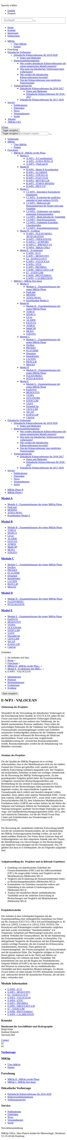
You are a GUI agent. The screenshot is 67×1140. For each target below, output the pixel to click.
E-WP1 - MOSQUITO (37, 256)
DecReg (30, 345)
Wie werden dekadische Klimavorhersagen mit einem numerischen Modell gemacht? (43, 64)
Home (10, 27)
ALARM (30, 320)
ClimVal (30, 417)
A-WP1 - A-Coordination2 (39, 158)
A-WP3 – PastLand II (37, 164)
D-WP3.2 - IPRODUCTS (39, 244)
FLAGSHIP (32, 350)
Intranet (11, 119)
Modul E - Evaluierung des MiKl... (24, 668)
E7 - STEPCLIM (34, 272)
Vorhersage (13, 139)
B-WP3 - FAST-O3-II (37, 178)
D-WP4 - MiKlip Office (38, 247)
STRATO (31, 334)
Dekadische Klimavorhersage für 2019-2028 (35, 55)
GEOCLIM (32, 409)
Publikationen (20, 105)
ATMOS (30, 325)
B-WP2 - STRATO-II (37, 175)
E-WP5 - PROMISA (36, 267)
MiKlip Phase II (15, 489)
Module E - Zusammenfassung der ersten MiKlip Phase (43, 385)
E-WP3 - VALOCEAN (37, 261)
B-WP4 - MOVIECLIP (37, 180)
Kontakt (11, 30)
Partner (17, 46)
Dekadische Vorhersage (19, 52)
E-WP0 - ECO (33, 253)
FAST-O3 (31, 322)
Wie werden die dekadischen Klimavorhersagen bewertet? (34, 76)
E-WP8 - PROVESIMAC (39, 275)
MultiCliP (31, 328)
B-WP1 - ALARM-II (36, 172)
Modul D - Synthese (30, 231)
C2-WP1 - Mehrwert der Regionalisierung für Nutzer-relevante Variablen (44, 206)
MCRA (30, 331)
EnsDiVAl (31, 389)
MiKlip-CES (14, 122)
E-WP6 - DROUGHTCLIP (40, 270)
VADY (29, 403)
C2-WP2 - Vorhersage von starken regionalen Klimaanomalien (43, 212)
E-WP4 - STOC (34, 264)
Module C (25, 336)
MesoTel (30, 364)
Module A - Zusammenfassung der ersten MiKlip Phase (43, 288)
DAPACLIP (32, 414)
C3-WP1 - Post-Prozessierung (41, 219)
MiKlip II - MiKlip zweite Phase (30, 153)
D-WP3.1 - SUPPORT (37, 242)
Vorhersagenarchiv (23, 85)
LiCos (29, 317)
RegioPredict (32, 356)
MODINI (31, 295)
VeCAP (30, 412)
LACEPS (31, 359)
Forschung (12, 150)
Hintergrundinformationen (26, 60)
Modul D (24, 367)
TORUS (30, 311)
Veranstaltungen (21, 113)
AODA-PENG (33, 297)
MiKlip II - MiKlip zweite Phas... (23, 666)
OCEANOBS (33, 398)
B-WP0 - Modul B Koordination (42, 169)
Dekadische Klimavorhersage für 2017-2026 (42, 99)
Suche (17, 116)
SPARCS (31, 314)
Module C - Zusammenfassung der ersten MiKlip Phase (43, 341)
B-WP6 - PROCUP (36, 186)
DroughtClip (32, 406)
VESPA (30, 395)
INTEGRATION (34, 378)
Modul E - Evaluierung (31, 250)
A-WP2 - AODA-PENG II (39, 161)
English (11, 10)
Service (11, 102)
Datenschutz (13, 36)
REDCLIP (31, 361)
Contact (5, 1040)
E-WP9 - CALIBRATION (39, 278)
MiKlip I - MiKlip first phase (28, 281)
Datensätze (19, 108)
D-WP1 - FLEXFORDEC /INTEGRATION (39, 235)
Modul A (24, 155)
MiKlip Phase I (14, 492)
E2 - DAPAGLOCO (36, 258)
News (16, 110)
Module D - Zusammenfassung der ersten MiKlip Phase (43, 371)
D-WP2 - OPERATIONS (38, 239)
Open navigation (9, 693)
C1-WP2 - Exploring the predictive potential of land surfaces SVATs (43, 199)
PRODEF (31, 348)
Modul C (24, 189)
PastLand (30, 292)
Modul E (24, 381)
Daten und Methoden (30, 57)
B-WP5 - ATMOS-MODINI (40, 183)
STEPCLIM (32, 401)
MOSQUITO (33, 392)
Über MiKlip (20, 44)
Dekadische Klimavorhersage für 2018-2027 (42, 88)
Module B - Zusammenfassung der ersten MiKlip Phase (43, 307)
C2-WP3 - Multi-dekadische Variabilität (45, 217)
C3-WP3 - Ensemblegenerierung (42, 228)
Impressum (12, 33)
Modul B (24, 166)
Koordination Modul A (37, 300)
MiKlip (11, 41)
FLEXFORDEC (34, 375)
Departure (31, 353)
